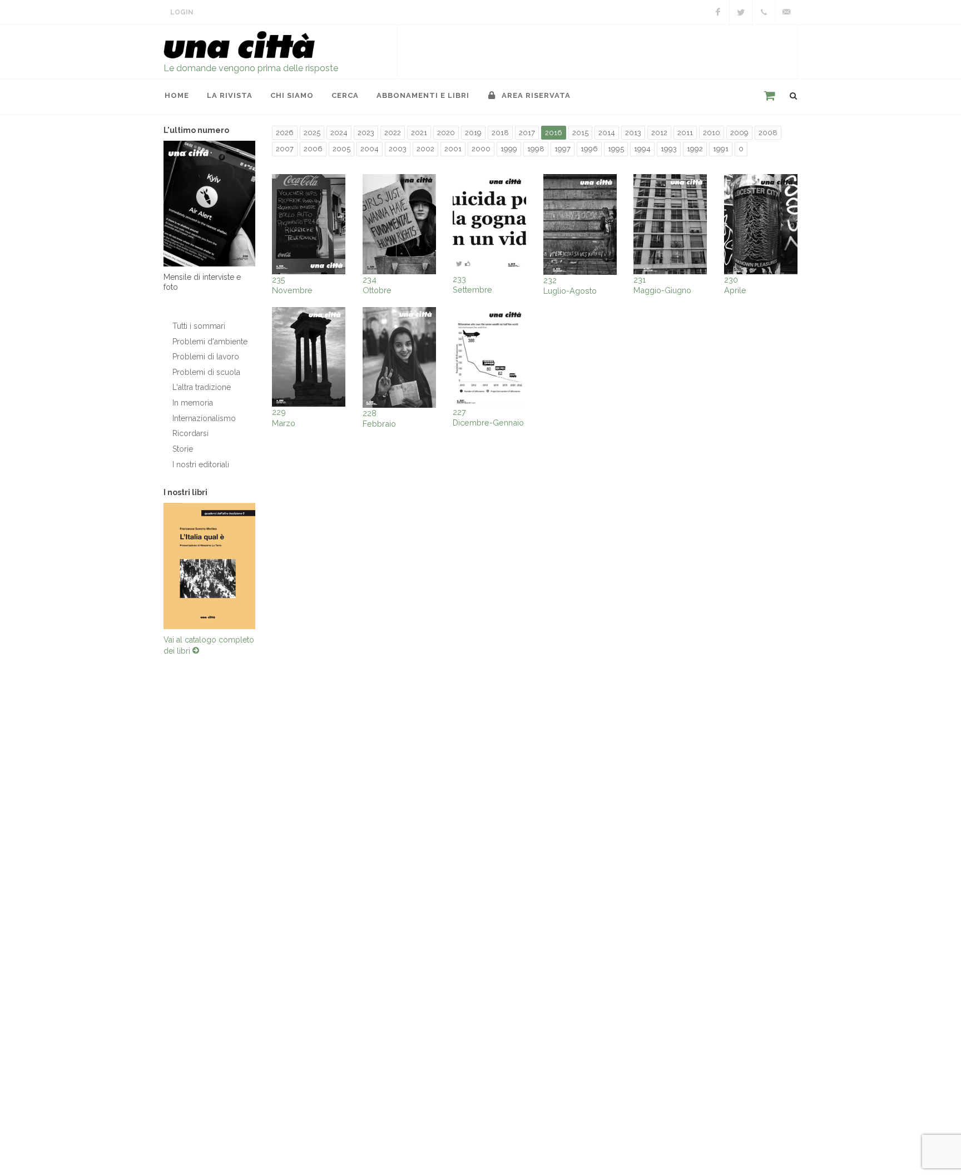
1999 (509, 149)
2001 (453, 149)
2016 (553, 133)
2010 (711, 133)
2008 (768, 133)
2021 (419, 133)
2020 (446, 133)
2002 (425, 149)
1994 (642, 149)
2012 (659, 133)
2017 (527, 133)
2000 (481, 149)
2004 (369, 149)
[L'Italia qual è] (209, 568)
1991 (721, 149)
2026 (285, 133)
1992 (695, 149)
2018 (500, 133)
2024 (339, 133)
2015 (580, 133)
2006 (313, 149)
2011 (685, 133)
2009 (739, 133)
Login (182, 12)
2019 (473, 133)
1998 (535, 149)
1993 (669, 149)
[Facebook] (718, 12)
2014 (606, 133)
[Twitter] (741, 12)
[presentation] (153, 568)
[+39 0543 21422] (763, 12)
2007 (285, 149)
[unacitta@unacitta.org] (786, 12)
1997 (562, 149)
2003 (398, 149)
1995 (616, 149)
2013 (633, 133)
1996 (589, 149)
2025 (312, 133)
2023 (366, 133)
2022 (392, 133)
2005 (341, 149)
